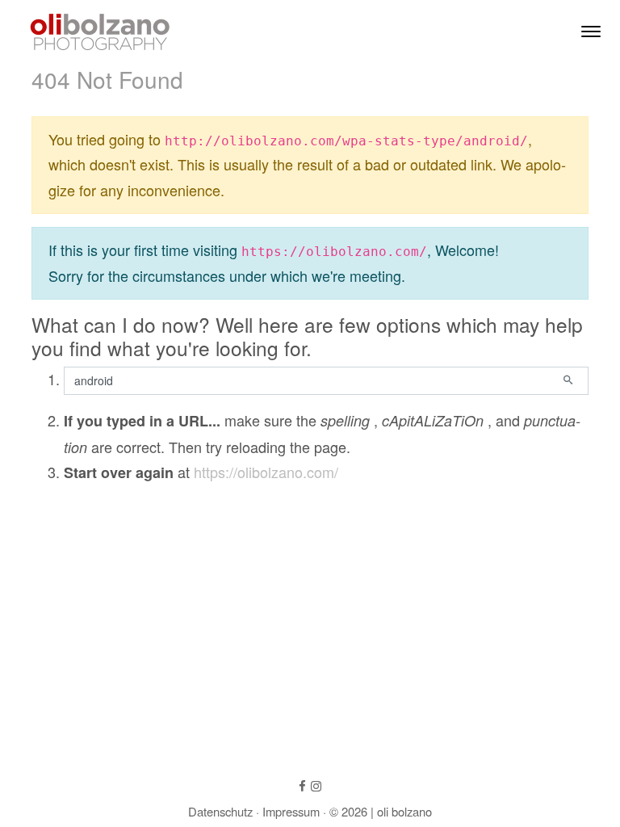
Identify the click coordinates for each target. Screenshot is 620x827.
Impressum (291, 811)
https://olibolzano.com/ (266, 471)
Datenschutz (220, 811)
